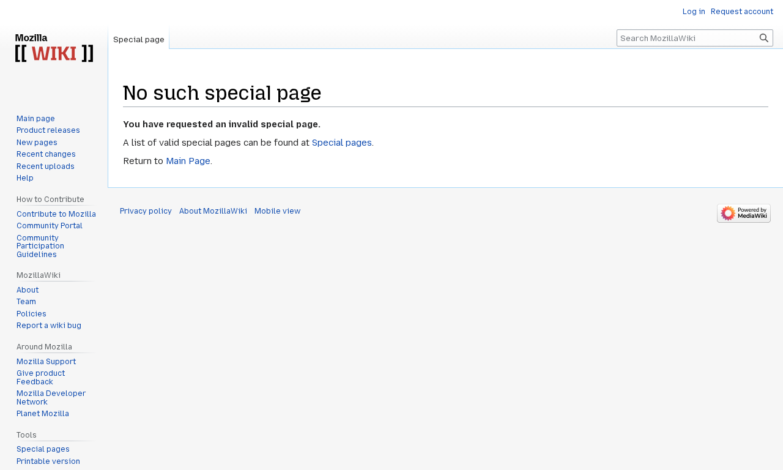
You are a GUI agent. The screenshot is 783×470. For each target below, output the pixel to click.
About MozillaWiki (213, 211)
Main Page (188, 160)
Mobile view (277, 211)
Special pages (342, 142)
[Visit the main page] (54, 49)
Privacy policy (146, 211)
